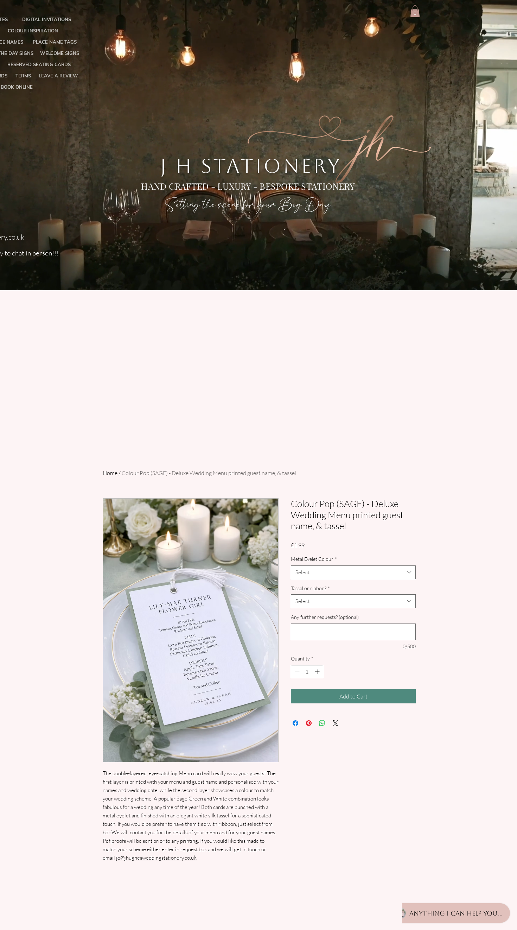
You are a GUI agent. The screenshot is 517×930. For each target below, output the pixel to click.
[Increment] (317, 671)
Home (110, 472)
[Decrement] (296, 671)
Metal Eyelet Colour (314, 559)
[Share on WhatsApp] (322, 723)
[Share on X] (335, 723)
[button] (415, 11)
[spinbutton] (307, 671)
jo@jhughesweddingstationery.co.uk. (156, 857)
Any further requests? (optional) (325, 617)
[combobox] (353, 572)
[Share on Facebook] (295, 723)
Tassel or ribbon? (310, 588)
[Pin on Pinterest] (309, 723)
